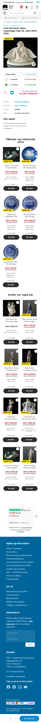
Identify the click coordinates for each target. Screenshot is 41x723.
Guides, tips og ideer (15, 569)
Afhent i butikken (14, 549)
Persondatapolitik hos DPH (18, 566)
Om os (9, 586)
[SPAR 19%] (20, 67)
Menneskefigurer (30, 22)
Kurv (37, 8)
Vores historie (12, 595)
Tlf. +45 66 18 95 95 (15, 672)
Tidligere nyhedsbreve (16, 605)
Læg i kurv (31, 718)
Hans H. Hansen (20, 106)
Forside (8, 22)
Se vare (11, 188)
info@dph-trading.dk (15, 676)
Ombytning (11, 552)
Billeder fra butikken (15, 602)
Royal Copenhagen (22, 102)
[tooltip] (11, 167)
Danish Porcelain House (11, 7)
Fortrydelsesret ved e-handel (19, 562)
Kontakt (10, 652)
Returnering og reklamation (19, 555)
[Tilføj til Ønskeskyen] (12, 92)
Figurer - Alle (18, 22)
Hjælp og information (17, 543)
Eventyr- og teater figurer (4, 21)
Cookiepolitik (12, 579)
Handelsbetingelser (15, 559)
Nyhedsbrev (13, 612)
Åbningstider (12, 598)
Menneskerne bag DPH (16, 592)
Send (30, 644)
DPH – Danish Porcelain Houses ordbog (17, 574)
